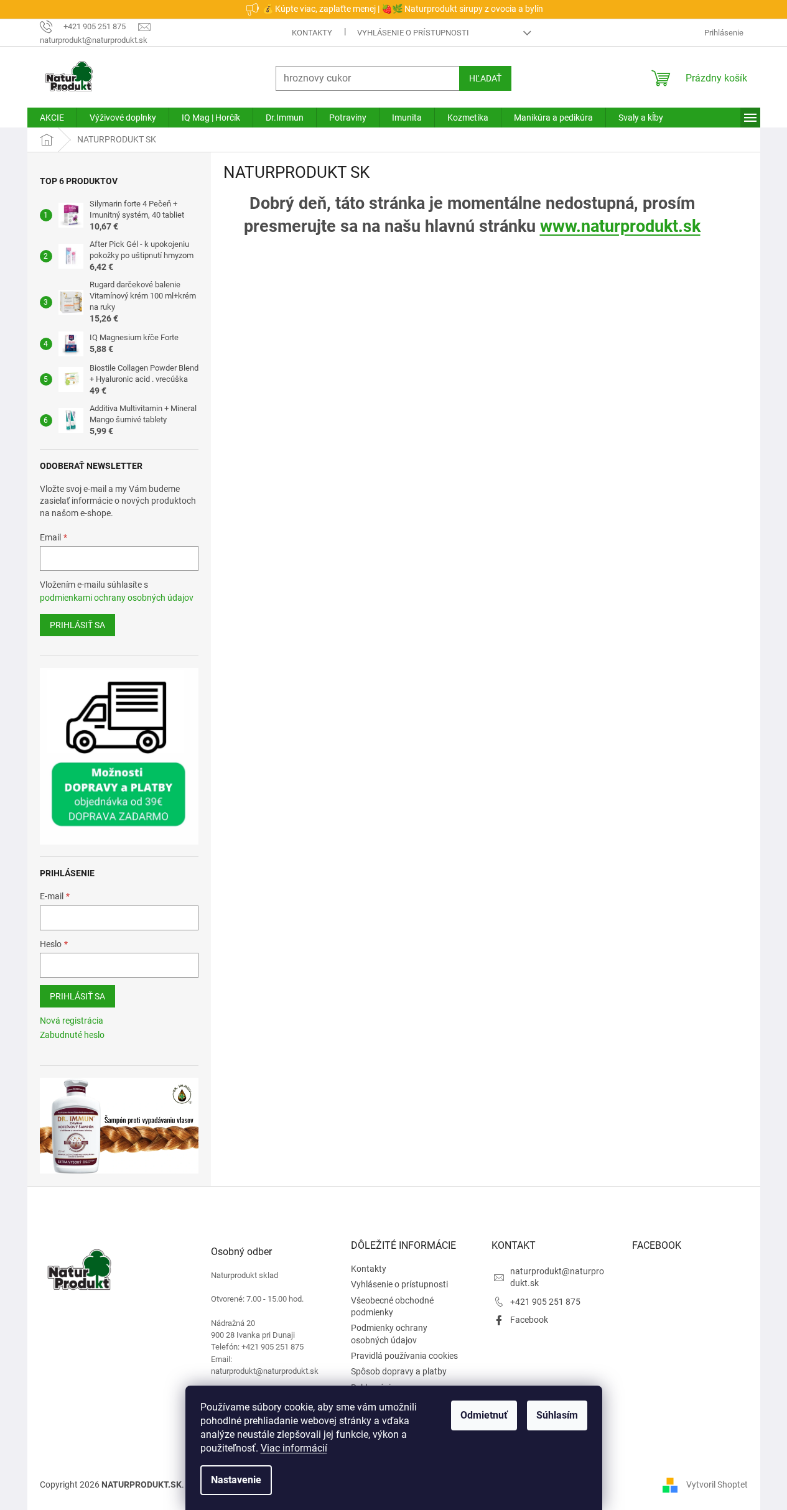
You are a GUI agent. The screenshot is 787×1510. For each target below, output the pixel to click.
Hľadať (485, 78)
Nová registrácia (71, 1021)
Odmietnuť (484, 1415)
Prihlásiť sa (77, 625)
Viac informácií (294, 1448)
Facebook (529, 1320)
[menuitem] (52, 117)
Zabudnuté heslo (72, 1035)
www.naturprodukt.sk (620, 226)
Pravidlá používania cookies (404, 1356)
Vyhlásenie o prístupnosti (413, 32)
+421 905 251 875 (545, 1302)
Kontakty (312, 32)
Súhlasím (557, 1415)
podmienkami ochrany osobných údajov (116, 598)
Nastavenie (236, 1480)
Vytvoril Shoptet (717, 1484)
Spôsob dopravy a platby (399, 1371)
